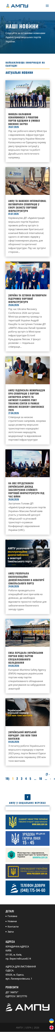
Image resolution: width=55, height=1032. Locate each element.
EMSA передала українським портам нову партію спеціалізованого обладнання (25, 657)
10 (40, 778)
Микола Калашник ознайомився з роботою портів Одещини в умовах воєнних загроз (24, 119)
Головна (12, 916)
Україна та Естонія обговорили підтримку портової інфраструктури (27, 299)
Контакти (13, 926)
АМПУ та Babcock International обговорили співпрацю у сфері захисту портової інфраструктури (27, 205)
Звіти (11, 931)
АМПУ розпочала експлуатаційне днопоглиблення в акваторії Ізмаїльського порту (26, 578)
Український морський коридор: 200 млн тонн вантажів (22, 735)
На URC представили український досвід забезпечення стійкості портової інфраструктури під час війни (26, 489)
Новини (12, 921)
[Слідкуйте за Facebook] (28, 797)
